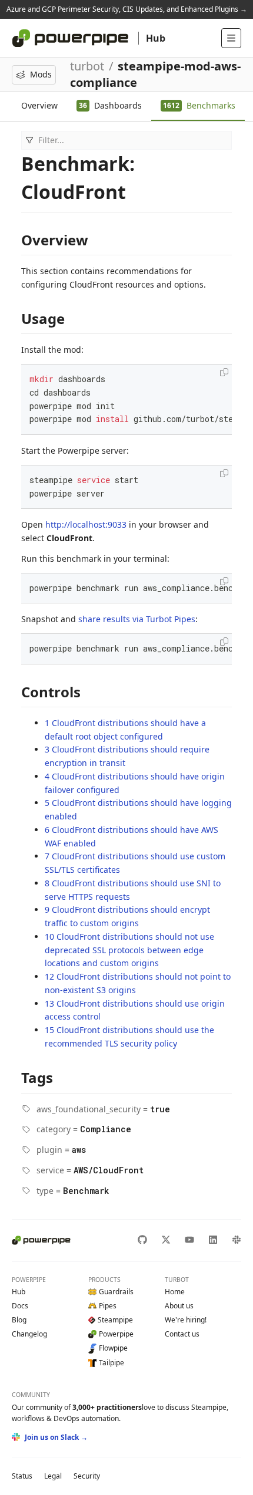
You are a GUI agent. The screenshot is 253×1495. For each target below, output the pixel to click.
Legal (53, 1476)
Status (22, 1476)
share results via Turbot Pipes (136, 619)
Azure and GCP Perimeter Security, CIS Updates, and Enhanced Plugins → (126, 9)
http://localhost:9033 (85, 524)
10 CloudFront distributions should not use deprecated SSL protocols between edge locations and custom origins (129, 950)
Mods (41, 74)
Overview (39, 105)
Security (87, 1476)
